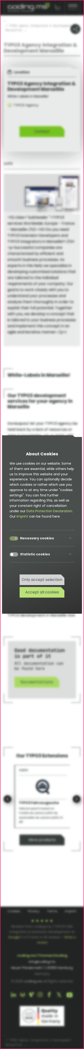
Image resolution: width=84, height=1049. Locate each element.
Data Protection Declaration (49, 511)
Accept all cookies (42, 592)
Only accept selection (42, 579)
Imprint (22, 516)
